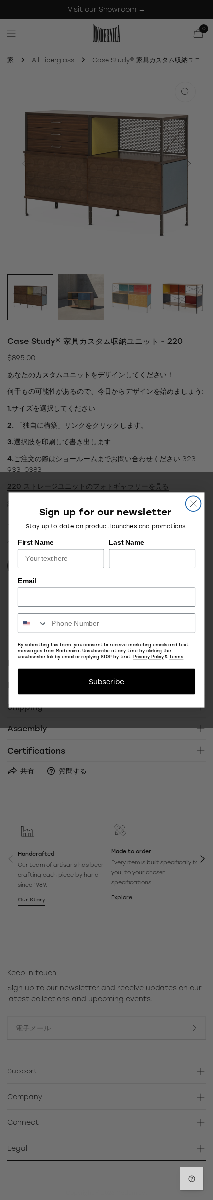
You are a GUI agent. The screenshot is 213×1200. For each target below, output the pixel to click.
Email (27, 580)
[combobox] (33, 623)
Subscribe (106, 681)
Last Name (126, 542)
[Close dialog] (193, 503)
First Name (35, 542)
